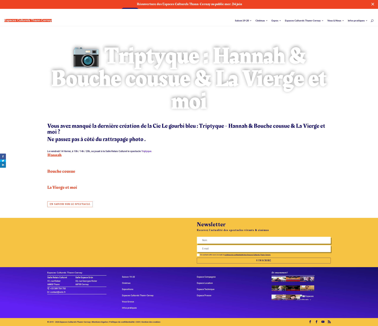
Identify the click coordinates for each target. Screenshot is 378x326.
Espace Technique (205, 289)
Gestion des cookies (150, 322)
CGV (138, 322)
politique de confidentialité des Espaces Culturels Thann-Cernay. (248, 255)
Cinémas (260, 20)
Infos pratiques (356, 20)
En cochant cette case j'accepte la (235, 255)
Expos (275, 20)
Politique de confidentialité (122, 322)
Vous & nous (128, 301)
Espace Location (205, 283)
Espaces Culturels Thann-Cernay (303, 20)
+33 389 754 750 (58, 288)
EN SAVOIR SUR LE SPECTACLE (70, 204)
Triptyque (146, 151)
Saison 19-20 (242, 20)
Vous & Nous (334, 20)
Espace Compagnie (206, 277)
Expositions (127, 289)
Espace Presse (204, 295)
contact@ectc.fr (58, 292)
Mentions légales (100, 322)
